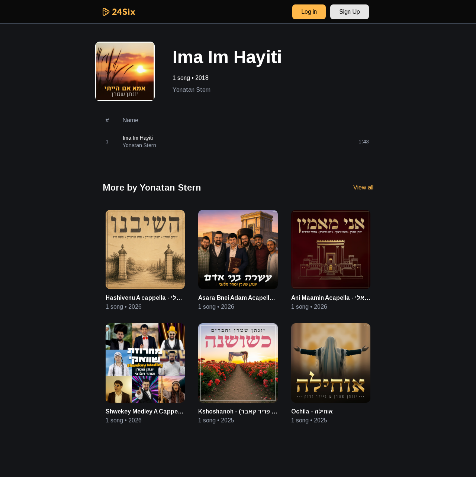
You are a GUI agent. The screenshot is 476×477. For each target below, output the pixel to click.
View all (363, 187)
